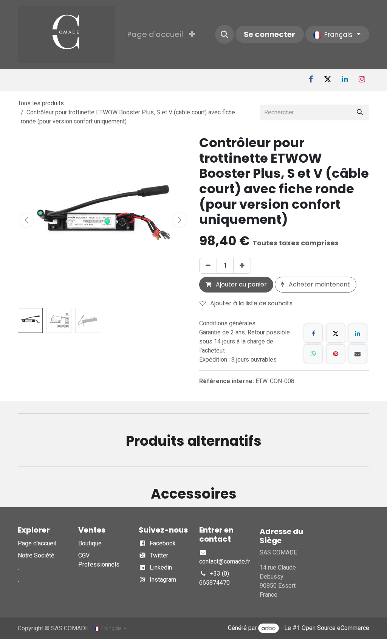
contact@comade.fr (224, 561)
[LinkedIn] (344, 79)
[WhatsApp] (313, 354)
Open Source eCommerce (335, 628)
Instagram (163, 579)
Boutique (90, 543)
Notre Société (36, 555)
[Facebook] (310, 79)
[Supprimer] (208, 266)
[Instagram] (361, 79)
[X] (327, 79)
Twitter (159, 555)
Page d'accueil (37, 543)
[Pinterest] (336, 354)
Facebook (163, 543)
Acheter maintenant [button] (318, 284)
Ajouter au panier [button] (240, 284)
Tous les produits (41, 103)
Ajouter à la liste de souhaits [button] (251, 303)
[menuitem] (155, 34)
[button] (224, 34)
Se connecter (269, 34)
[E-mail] (357, 354)
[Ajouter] (242, 266)
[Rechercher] (359, 112)
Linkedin (161, 567)
